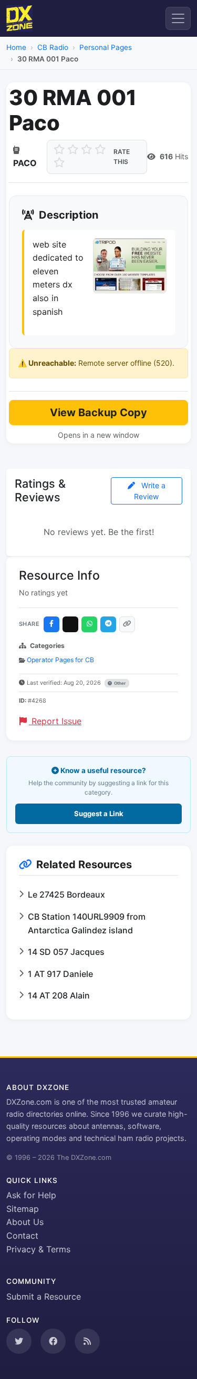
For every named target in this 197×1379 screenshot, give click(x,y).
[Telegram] (108, 624)
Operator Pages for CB (60, 660)
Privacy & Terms (38, 1249)
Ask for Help (31, 1195)
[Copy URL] (127, 624)
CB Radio (52, 47)
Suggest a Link (98, 813)
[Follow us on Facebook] (53, 1341)
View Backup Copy (98, 412)
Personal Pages (105, 47)
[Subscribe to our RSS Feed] (87, 1341)
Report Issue (55, 721)
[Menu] (178, 18)
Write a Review (149, 491)
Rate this (121, 157)
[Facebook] (51, 624)
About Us (25, 1222)
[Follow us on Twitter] (19, 1341)
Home (16, 47)
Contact (22, 1235)
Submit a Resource (43, 1296)
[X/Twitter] (70, 624)
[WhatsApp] (89, 624)
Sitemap (22, 1208)
